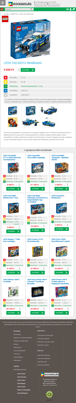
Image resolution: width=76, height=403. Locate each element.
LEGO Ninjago (21, 383)
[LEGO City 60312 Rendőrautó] (31, 39)
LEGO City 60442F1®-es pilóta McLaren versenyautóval (12, 158)
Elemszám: (13, 82)
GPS (54, 2)
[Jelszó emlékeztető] (73, 9)
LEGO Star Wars (21, 377)
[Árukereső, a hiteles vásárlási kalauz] (50, 397)
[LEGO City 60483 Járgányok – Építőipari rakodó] (61, 168)
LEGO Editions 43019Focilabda (11, 281)
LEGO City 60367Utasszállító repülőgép (36, 157)
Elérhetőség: (14, 86)
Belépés (16, 344)
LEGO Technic (21, 373)
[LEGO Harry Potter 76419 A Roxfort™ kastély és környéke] (37, 292)
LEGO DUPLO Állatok (43, 338)
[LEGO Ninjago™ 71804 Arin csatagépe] (13, 252)
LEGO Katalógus (18, 357)
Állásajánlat (17, 360)
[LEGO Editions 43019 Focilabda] (13, 292)
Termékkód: (13, 95)
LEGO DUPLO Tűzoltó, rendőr (45, 342)
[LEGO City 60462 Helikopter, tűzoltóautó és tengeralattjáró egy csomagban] (37, 209)
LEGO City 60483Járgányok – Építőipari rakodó (60, 158)
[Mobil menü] (3, 3)
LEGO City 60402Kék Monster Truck (10, 197)
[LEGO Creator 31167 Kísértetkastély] (37, 252)
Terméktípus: (14, 90)
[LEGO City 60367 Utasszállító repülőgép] (37, 168)
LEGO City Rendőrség (26, 14)
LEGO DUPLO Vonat (43, 345)
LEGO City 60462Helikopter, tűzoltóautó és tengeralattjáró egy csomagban (37, 199)
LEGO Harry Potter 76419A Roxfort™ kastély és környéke (37, 282)
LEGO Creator (21, 380)
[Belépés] (67, 9)
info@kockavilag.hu (50, 383)
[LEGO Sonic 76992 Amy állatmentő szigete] (61, 252)
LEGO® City (14, 14)
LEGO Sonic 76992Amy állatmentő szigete (60, 240)
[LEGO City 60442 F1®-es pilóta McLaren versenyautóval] (13, 168)
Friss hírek (17, 354)
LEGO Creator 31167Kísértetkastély (35, 240)
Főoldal (6, 14)
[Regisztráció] (70, 9)
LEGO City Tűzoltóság (43, 358)
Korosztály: (13, 77)
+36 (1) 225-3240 (41, 4)
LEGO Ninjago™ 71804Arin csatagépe (11, 240)
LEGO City (24, 90)
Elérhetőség (17, 334)
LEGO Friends (21, 386)
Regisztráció (17, 347)
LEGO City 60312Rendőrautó (57, 197)
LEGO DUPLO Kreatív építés (45, 335)
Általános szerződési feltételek (23, 337)
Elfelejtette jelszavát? (20, 369)
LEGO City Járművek (43, 365)
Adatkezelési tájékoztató (21, 341)
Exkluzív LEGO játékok (23, 390)
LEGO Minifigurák (22, 393)
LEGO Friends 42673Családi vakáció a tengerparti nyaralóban (60, 282)
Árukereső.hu (49, 400)
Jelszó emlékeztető (19, 350)
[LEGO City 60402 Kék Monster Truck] (13, 208)
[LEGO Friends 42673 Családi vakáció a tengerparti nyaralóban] (61, 292)
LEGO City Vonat (42, 361)
